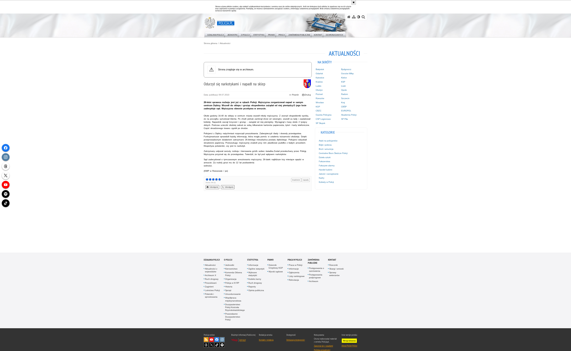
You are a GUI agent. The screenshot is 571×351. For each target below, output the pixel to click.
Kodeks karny (254, 279)
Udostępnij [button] (213, 187)
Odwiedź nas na (211, 339)
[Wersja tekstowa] (358, 17)
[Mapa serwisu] (354, 17)
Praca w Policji (295, 259)
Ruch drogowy (211, 279)
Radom (344, 94)
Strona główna (210, 43)
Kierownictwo (231, 269)
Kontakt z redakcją (266, 339)
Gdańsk (319, 73)
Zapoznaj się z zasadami (323, 345)
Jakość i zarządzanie (328, 174)
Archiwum (313, 281)
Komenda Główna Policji (233, 273)
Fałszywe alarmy (327, 165)
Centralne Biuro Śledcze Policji (333, 153)
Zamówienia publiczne (313, 261)
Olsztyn (319, 90)
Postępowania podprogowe (315, 276)
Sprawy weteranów (334, 273)
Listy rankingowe (297, 276)
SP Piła (344, 119)
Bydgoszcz (346, 69)
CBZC (318, 110)
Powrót (295, 95)
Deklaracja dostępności (295, 339)
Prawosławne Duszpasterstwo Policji (232, 317)
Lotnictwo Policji (212, 290)
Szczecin (345, 98)
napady (306, 180)
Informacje (253, 265)
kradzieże (296, 180)
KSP (343, 82)
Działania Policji (212, 259)
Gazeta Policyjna (323, 115)
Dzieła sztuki (325, 157)
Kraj (343, 102)
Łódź (343, 86)
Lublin (318, 86)
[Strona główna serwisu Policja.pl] (348, 17)
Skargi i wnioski (336, 269)
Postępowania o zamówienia (316, 269)
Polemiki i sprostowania (211, 295)
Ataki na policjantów (328, 141)
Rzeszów (320, 98)
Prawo (270, 259)
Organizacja (230, 279)
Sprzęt (228, 290)
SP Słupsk (320, 123)
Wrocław (320, 102)
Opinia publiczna (256, 290)
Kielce (344, 77)
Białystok (320, 69)
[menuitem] (215, 34)
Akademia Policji (348, 115)
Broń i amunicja (326, 149)
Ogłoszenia (294, 272)
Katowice (320, 77)
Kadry (321, 178)
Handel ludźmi (325, 170)
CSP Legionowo (323, 119)
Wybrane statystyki (252, 273)
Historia (228, 286)
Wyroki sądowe (276, 271)
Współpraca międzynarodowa (233, 299)
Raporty (252, 286)
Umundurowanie (233, 294)
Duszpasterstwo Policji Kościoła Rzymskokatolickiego (235, 307)
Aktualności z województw (211, 270)
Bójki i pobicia (325, 145)
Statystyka (252, 259)
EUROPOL (346, 110)
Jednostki (229, 265)
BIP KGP (242, 340)
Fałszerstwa (324, 161)
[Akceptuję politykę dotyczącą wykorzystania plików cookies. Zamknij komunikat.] (353, 2)
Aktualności (225, 43)
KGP (318, 106)
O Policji (228, 259)
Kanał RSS (206, 339)
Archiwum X (210, 275)
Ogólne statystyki (256, 269)
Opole (344, 90)
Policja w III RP (232, 283)
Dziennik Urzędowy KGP (276, 266)
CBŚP (344, 106)
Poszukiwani (211, 283)
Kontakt (332, 259)
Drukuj (308, 95)
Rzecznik (333, 265)
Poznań (319, 94)
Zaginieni (209, 286)
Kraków (319, 82)
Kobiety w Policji (326, 182)
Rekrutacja (294, 280)
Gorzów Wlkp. (347, 73)
